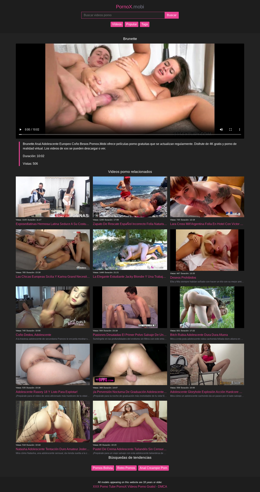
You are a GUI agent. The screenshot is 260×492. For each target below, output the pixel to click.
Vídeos (117, 24)
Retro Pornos (126, 468)
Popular (131, 24)
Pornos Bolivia (103, 468)
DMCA (162, 486)
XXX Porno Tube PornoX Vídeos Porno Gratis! (124, 486)
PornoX (130, 6)
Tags (144, 24)
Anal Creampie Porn (153, 468)
